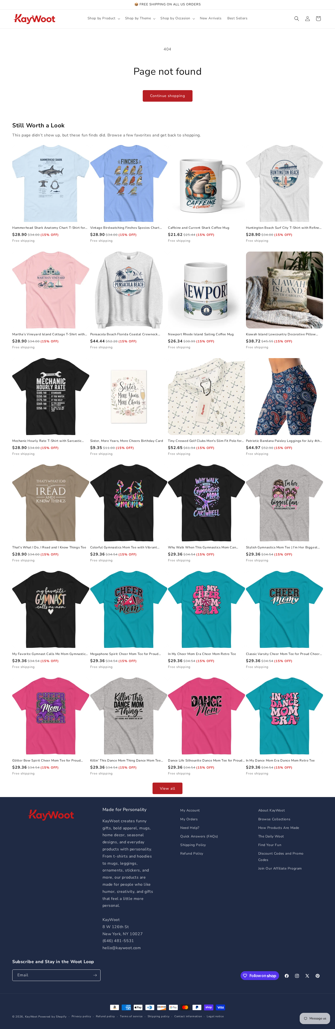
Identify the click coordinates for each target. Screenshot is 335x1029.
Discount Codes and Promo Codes (281, 856)
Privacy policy (81, 1016)
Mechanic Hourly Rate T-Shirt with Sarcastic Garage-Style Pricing (47, 441)
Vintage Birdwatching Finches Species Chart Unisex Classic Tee (125, 228)
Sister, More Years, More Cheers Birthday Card (126, 441)
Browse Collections (274, 819)
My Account (190, 810)
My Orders (189, 819)
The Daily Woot (271, 836)
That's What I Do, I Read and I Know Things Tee (49, 547)
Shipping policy (159, 1016)
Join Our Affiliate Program (280, 868)
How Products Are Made (278, 827)
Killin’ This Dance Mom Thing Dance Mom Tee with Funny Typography (125, 761)
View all (167, 788)
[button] (103, 18)
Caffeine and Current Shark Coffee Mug (198, 228)
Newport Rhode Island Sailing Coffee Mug (201, 334)
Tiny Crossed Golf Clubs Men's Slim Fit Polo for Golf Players (205, 441)
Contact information (188, 1016)
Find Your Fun (270, 845)
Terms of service (131, 1016)
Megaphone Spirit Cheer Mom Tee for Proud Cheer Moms (124, 654)
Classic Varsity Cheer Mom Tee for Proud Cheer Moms (283, 654)
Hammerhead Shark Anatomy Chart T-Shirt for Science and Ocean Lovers (48, 228)
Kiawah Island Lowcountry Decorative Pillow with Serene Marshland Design (281, 334)
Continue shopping (167, 95)
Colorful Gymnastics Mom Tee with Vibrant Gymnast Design (123, 547)
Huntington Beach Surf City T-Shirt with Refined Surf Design (284, 228)
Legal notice (215, 1016)
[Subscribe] (95, 975)
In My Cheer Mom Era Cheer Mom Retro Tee (202, 654)
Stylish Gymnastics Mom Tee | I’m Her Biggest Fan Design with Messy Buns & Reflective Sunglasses (282, 547)
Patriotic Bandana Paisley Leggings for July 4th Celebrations (283, 441)
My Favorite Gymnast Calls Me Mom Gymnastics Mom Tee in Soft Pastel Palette (49, 654)
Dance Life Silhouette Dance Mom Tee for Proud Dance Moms (205, 761)
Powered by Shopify (52, 1016)
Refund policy (105, 1016)
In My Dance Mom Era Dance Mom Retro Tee (280, 761)
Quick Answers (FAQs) (199, 836)
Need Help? (189, 827)
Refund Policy (191, 853)
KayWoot (31, 1016)
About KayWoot (271, 810)
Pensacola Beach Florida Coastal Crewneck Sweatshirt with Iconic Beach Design (124, 334)
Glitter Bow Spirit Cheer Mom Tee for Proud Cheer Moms (46, 761)
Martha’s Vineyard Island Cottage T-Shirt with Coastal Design (48, 334)
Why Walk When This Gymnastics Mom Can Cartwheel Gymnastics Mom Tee (202, 547)
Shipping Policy (193, 845)
